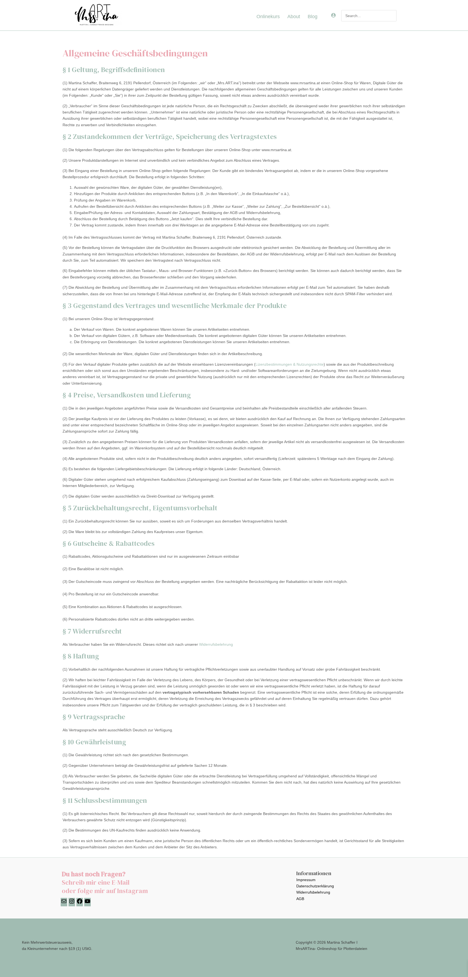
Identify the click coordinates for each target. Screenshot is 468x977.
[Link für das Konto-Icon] (333, 15)
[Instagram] (72, 903)
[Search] (392, 15)
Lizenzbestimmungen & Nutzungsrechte (289, 364)
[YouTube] (87, 903)
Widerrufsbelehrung (216, 644)
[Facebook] (79, 903)
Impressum (306, 880)
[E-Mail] (64, 903)
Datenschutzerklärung (315, 886)
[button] (319, 16)
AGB (300, 899)
